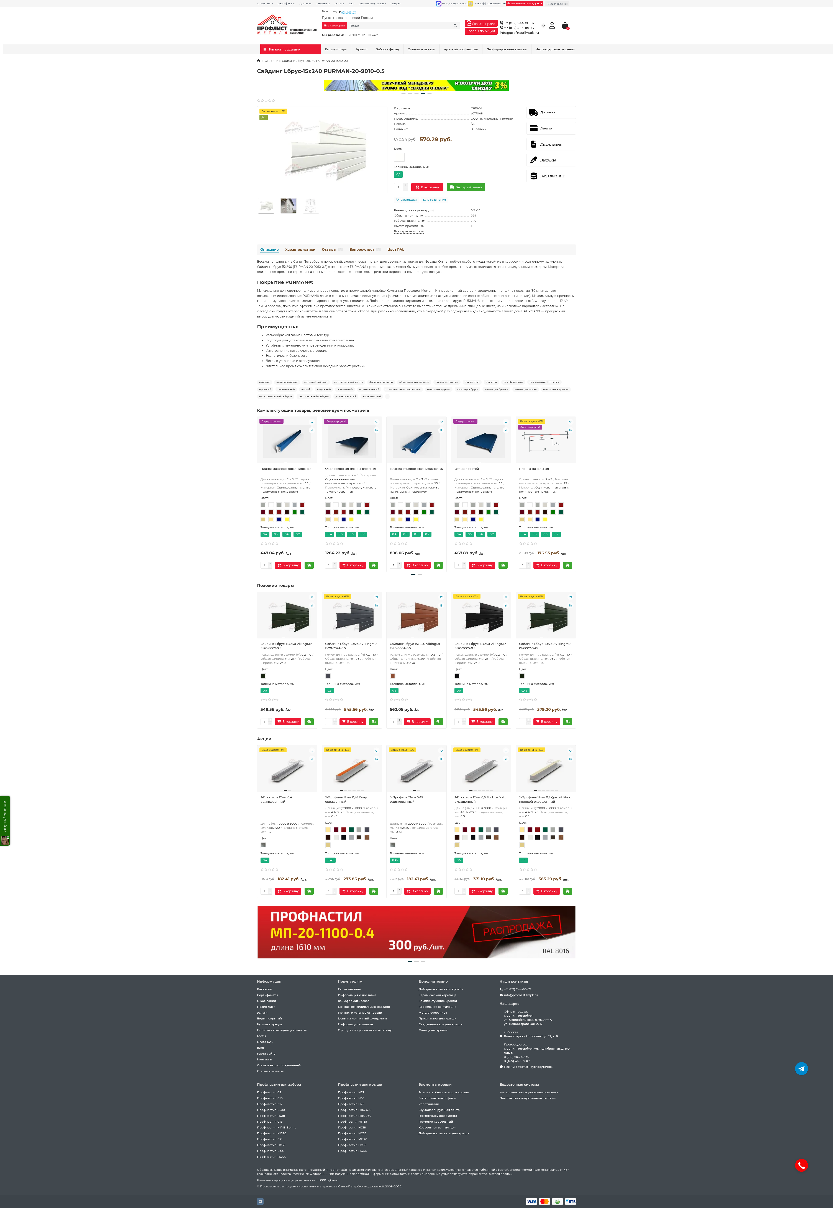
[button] (403, 93)
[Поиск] (455, 25)
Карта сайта (266, 1053)
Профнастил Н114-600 (355, 1110)
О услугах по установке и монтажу (365, 1030)
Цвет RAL (395, 249)
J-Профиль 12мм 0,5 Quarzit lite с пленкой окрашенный (545, 799)
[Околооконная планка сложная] (352, 441)
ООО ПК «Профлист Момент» (492, 118)
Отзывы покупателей (372, 3)
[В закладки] (312, 422)
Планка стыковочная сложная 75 (416, 469)
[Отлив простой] (481, 441)
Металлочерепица (433, 1012)
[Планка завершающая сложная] (287, 441)
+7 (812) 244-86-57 (519, 23)
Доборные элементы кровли (441, 989)
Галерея (395, 3)
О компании (265, 3)
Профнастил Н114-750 (354, 1115)
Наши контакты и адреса (524, 3)
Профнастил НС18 (271, 1115)
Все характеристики (409, 231)
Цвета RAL (265, 1042)
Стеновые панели (421, 49)
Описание (269, 249)
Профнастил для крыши (437, 1018)
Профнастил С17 (269, 1104)
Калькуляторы (336, 49)
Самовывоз (323, 3)
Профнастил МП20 (271, 1133)
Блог (351, 3)
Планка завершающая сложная (286, 469)
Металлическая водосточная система (529, 1092)
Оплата (339, 3)
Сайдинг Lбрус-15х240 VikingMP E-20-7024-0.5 (351, 646)
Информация (269, 981)
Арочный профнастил (461, 49)
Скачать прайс (483, 24)
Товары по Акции (481, 31)
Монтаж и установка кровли (360, 1012)
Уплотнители (429, 1104)
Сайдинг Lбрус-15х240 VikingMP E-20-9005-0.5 (480, 646)
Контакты (264, 1059)
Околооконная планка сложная (350, 469)
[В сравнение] (312, 430)
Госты (261, 1036)
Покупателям (350, 981)
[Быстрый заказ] (309, 565)
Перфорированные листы (507, 49)
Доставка (306, 3)
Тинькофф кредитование (489, 3)
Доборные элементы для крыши (444, 1133)
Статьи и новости (270, 1071)
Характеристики (300, 249)
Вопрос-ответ (364, 249)
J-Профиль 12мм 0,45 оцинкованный (406, 799)
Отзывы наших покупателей (279, 1065)
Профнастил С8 (269, 1092)
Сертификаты (286, 3)
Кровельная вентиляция (437, 1006)
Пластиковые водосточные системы (528, 1098)
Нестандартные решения (555, 49)
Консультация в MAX (454, 3)
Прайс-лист (266, 1006)
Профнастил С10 (270, 1098)
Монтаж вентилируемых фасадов (364, 1006)
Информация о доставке (357, 995)
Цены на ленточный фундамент (362, 1018)
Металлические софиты (437, 1098)
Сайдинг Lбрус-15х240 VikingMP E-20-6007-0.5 (286, 646)
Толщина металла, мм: (411, 167)
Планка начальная (534, 469)
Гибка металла (349, 989)
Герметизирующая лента (438, 1115)
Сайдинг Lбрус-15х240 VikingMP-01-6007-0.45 (545, 646)
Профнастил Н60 (351, 1098)
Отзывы (331, 249)
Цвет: (398, 148)
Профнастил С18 (270, 1121)
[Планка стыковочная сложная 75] (416, 441)
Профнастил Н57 (351, 1092)
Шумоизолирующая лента (439, 1110)
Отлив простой (466, 469)
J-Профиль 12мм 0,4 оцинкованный (276, 799)
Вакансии (264, 989)
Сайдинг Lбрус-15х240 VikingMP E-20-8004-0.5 (415, 646)
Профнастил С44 (270, 1151)
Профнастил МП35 (352, 1121)
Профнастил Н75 (351, 1104)
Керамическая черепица (437, 995)
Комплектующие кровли (438, 1001)
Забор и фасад (387, 49)
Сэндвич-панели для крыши (440, 1024)
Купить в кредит (269, 1024)
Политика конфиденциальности (282, 1030)
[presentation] (257, 493)
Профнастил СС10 (271, 1110)
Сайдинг (271, 60)
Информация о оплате (355, 1024)
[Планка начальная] (545, 441)
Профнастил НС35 (271, 1145)
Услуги (262, 1012)
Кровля (361, 49)
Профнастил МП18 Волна (276, 1127)
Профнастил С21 (269, 1139)
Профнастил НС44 (271, 1156)
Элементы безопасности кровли (444, 1092)
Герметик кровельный (436, 1121)
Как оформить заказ (353, 1001)
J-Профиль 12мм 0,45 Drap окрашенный (346, 799)
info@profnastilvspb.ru (519, 33)
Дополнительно (433, 981)
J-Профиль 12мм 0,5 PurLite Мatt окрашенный (480, 799)
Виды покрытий (269, 1018)
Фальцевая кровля (433, 1030)
